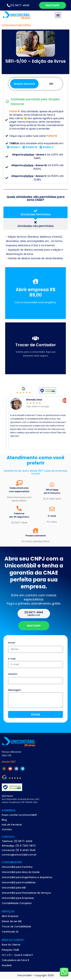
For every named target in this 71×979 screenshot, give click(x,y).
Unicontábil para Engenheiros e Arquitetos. (27, 877)
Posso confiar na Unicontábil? (19, 815)
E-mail (12, 659)
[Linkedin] (22, 768)
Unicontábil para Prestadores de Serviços (26, 893)
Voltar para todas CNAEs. (16, 25)
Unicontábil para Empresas (18, 898)
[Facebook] (16, 768)
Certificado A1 (10, 931)
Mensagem (14, 690)
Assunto (12, 674)
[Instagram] (4, 768)
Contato (7, 829)
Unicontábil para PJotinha (17, 867)
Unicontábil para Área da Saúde (21, 872)
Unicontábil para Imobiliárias (19, 882)
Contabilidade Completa (17, 903)
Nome (11, 643)
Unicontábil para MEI (14, 887)
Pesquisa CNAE (10, 950)
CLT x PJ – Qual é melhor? (17, 955)
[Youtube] (10, 768)
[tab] (35, 212)
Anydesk (7, 965)
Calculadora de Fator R (15, 960)
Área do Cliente (11, 944)
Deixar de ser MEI (12, 921)
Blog (4, 820)
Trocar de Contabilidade (16, 926)
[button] (58, 15)
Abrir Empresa (10, 916)
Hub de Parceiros (12, 824)
